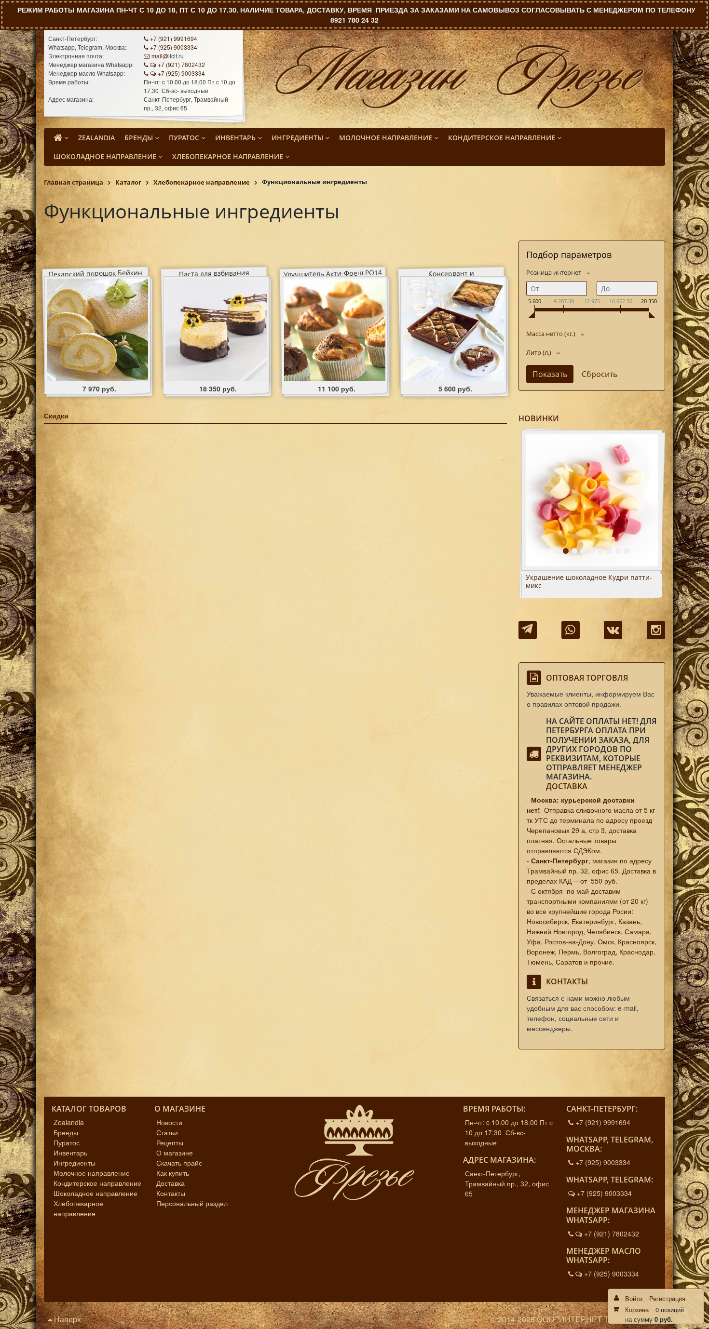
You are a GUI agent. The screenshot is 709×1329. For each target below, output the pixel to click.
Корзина (637, 1309)
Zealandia (69, 1122)
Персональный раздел (192, 1203)
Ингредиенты (74, 1163)
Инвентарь (70, 1152)
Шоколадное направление (95, 1193)
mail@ (159, 56)
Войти (633, 1298)
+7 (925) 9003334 (173, 47)
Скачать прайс (179, 1163)
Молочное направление (92, 1173)
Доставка (566, 786)
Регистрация (667, 1298)
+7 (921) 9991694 (173, 38)
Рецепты (169, 1142)
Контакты (170, 1193)
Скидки (56, 415)
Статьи (167, 1132)
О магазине (174, 1152)
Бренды (66, 1132)
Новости (169, 1122)
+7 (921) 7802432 (181, 64)
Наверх (66, 1319)
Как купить (172, 1173)
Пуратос (67, 1142)
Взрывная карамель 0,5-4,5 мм (576, 578)
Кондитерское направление (97, 1183)
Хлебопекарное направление (78, 1208)
